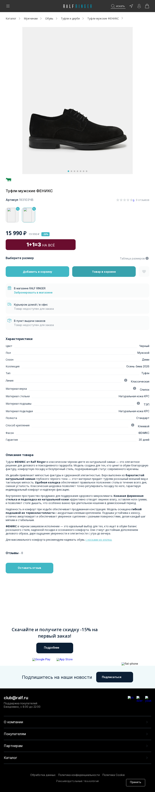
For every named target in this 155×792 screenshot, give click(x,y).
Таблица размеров (132, 258)
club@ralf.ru (16, 697)
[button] (68, 171)
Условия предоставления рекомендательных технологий (59, 788)
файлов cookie (66, 784)
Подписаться (111, 677)
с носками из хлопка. (98, 539)
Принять (135, 782)
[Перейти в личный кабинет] (139, 7)
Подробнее (51, 648)
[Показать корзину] (147, 7)
